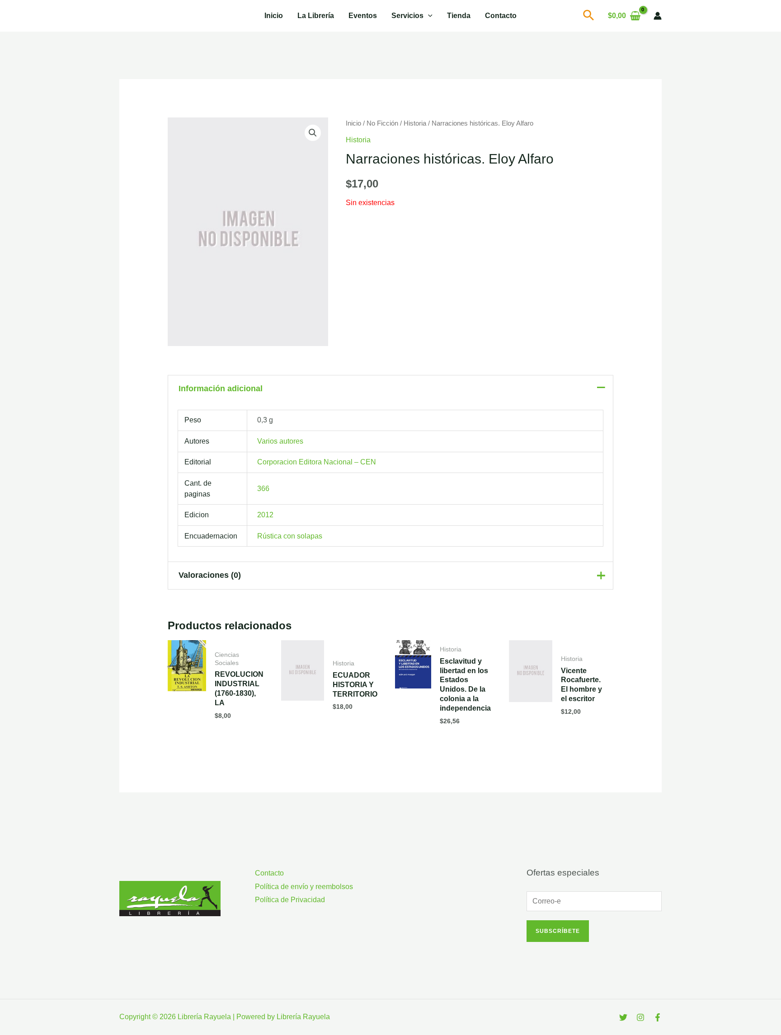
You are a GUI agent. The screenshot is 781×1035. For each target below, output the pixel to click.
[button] (313, 133)
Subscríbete (558, 931)
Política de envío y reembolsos (304, 886)
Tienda (458, 15)
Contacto (501, 15)
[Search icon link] (589, 17)
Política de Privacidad (290, 900)
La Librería (315, 15)
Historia (415, 123)
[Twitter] (623, 1017)
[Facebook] (658, 1017)
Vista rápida (187, 720)
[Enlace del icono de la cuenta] (658, 16)
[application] (428, 16)
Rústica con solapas (289, 536)
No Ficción (382, 123)
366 (263, 488)
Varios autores (280, 441)
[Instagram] (640, 1017)
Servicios (407, 15)
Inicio (273, 15)
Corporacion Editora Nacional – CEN (316, 462)
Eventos (362, 15)
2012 (265, 515)
